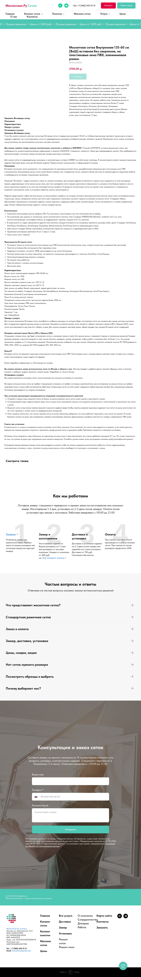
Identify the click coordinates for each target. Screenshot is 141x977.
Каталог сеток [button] (32, 13)
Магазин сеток (82, 13)
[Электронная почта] (66, 5)
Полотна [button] (57, 13)
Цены (123, 13)
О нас (13, 16)
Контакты (32, 16)
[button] (108, 5)
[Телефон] (60, 5)
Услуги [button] (104, 13)
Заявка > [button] (12, 534)
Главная (10, 13)
